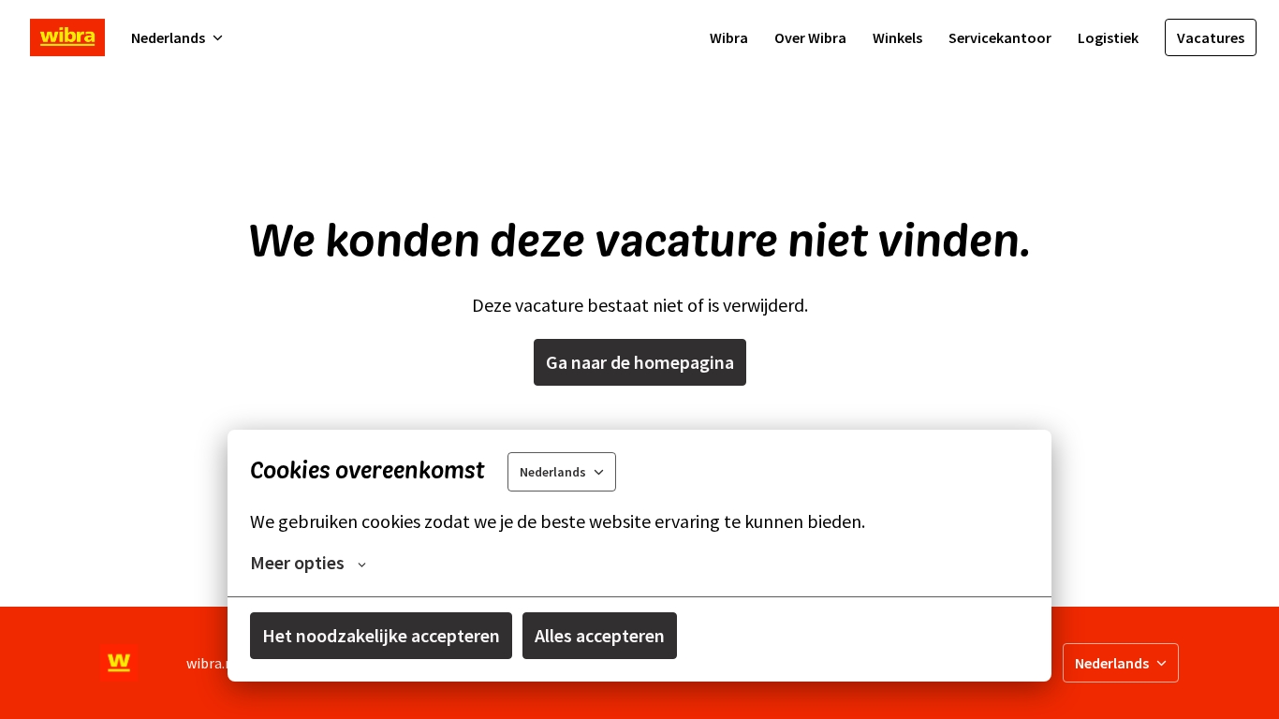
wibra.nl (212, 662)
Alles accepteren (600, 635)
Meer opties (297, 562)
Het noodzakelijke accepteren (381, 635)
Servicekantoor (999, 37)
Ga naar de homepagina (640, 362)
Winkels (897, 37)
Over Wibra (810, 37)
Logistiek (1108, 37)
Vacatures (1210, 37)
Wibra (729, 37)
